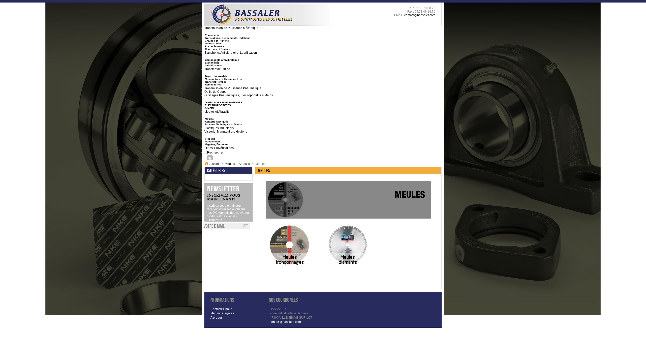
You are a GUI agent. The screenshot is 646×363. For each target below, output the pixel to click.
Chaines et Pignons (217, 40)
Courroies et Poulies (217, 49)
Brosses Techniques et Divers (223, 124)
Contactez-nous (221, 309)
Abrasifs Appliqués (216, 121)
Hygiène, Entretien (216, 144)
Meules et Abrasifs (237, 164)
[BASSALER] (267, 14)
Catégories (216, 170)
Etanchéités (212, 62)
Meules (209, 118)
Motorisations (213, 43)
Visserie (210, 138)
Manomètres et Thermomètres (223, 79)
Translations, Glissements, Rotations (227, 38)
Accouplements (214, 46)
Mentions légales (222, 313)
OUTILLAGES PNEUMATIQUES (223, 102)
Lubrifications (213, 65)
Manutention (212, 141)
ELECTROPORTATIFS (218, 105)
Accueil (214, 164)
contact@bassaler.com (419, 15)
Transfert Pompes (216, 81)
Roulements (212, 35)
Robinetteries (213, 84)
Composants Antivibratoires (222, 59)
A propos (216, 317)
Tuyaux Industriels (216, 76)
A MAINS (210, 108)
